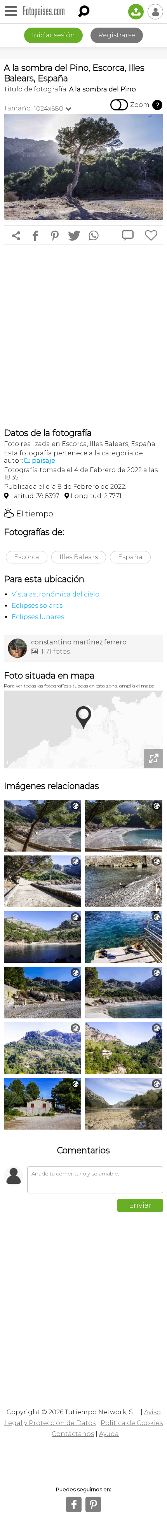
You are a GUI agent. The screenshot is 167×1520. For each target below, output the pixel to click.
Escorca (26, 557)
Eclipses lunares (38, 617)
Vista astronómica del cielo (55, 594)
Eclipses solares (37, 605)
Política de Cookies (132, 1423)
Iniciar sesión (53, 35)
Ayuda (109, 1434)
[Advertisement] (83, 336)
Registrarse (116, 35)
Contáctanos (73, 1434)
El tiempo (28, 513)
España (130, 557)
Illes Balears (78, 557)
